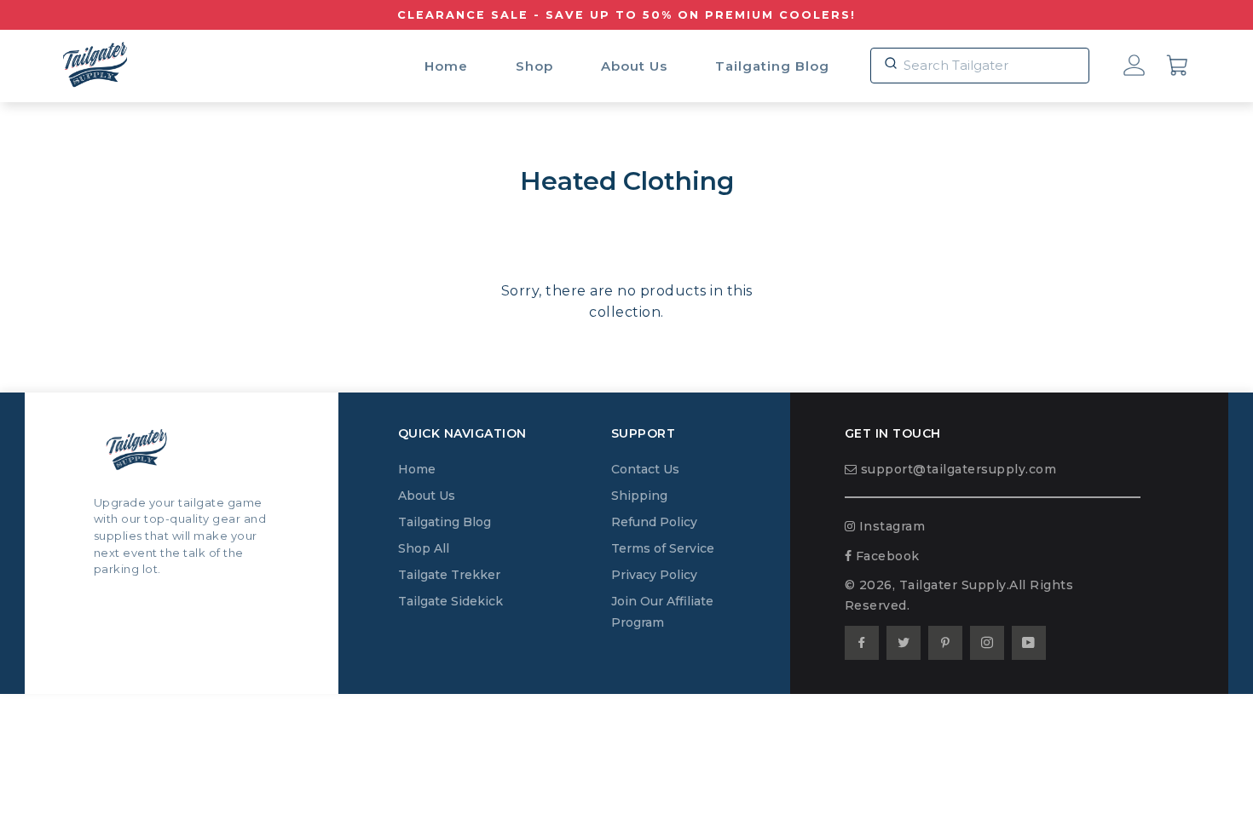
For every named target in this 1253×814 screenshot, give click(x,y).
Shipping (639, 495)
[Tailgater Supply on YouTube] (1029, 643)
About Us (634, 66)
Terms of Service (662, 548)
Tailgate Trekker (449, 574)
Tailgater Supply (953, 585)
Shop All (423, 548)
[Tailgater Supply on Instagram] (987, 643)
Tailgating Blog (772, 66)
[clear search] (889, 57)
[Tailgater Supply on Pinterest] (945, 643)
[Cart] (1178, 68)
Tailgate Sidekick (450, 601)
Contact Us (645, 469)
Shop (534, 66)
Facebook (886, 556)
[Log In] (1134, 67)
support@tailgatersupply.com (956, 469)
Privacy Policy (654, 574)
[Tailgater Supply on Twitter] (903, 643)
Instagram (890, 526)
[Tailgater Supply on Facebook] (862, 643)
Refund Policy (654, 522)
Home (446, 66)
